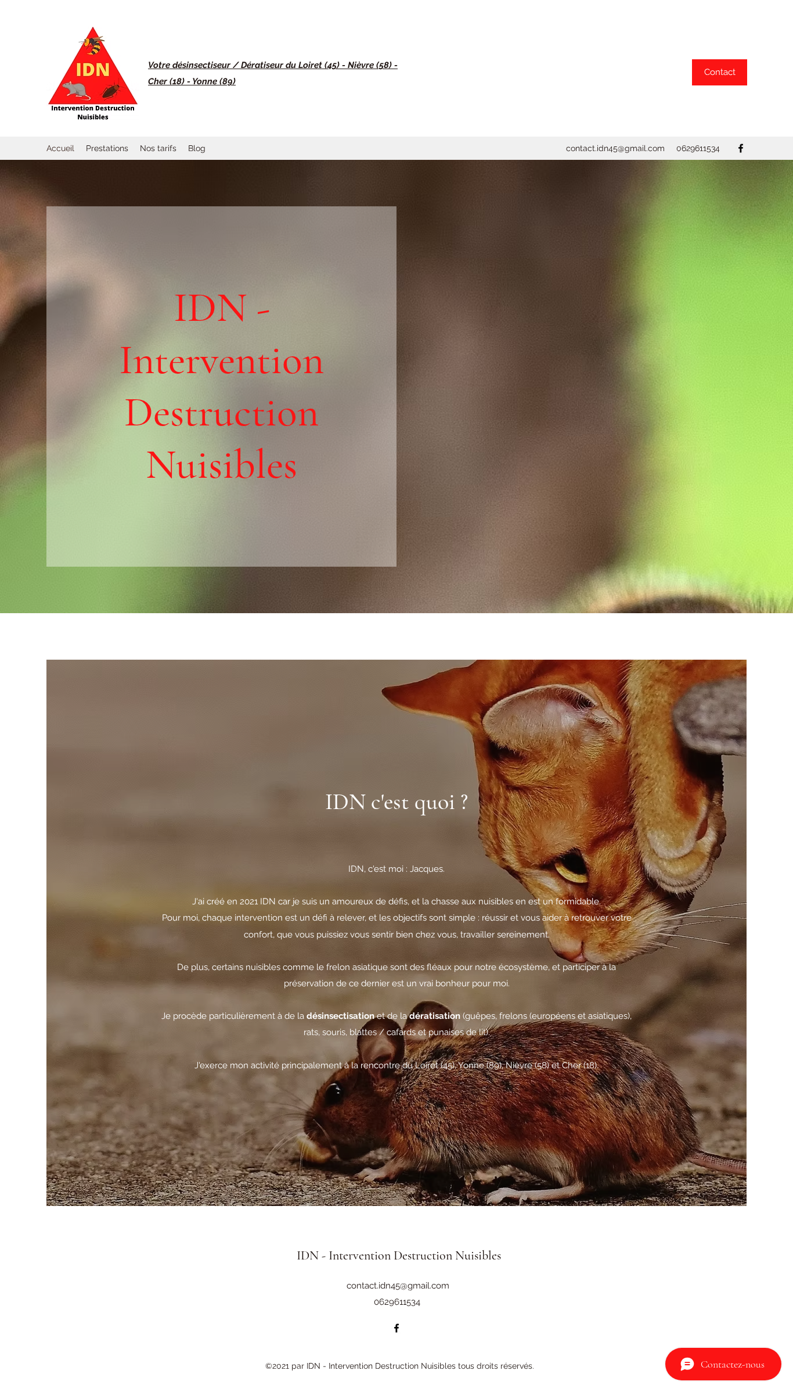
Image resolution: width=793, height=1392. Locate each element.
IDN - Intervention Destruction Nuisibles (399, 1255)
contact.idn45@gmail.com (615, 148)
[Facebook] (741, 148)
